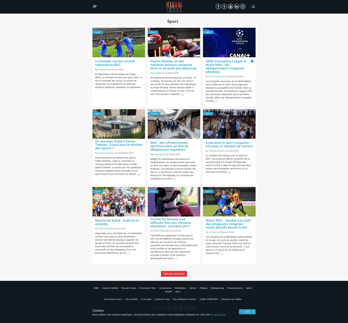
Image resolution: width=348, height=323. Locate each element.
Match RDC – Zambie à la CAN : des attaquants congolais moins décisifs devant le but (229, 224)
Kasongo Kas (160, 154)
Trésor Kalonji (105, 228)
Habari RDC (104, 69)
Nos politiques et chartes (184, 299)
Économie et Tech (147, 288)
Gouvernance (165, 288)
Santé (248, 288)
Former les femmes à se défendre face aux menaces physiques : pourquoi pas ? (170, 222)
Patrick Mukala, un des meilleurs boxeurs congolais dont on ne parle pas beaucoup (173, 64)
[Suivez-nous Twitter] (224, 6)
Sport (177, 291)
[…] (182, 94)
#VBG (96, 288)
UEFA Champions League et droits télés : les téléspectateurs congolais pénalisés (226, 66)
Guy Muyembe (216, 76)
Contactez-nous (162, 299)
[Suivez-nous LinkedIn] (236, 6)
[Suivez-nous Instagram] (242, 6)
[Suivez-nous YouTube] (230, 6)
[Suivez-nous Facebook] (218, 6)
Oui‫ (247, 311)
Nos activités (132, 299)
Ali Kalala (158, 73)
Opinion (192, 288)
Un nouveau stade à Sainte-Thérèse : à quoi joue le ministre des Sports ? (118, 144)
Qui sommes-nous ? (113, 299)
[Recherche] (253, 6)
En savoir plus (218, 314)
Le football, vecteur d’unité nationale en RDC (115, 63)
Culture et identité (110, 288)
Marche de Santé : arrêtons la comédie (117, 222)
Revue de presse (235, 288)
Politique (203, 288)
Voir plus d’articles (174, 273)
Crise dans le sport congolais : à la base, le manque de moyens (229, 144)
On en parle (146, 299)
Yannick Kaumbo (106, 153)
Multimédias (180, 288)
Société (168, 291)
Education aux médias (231, 299)
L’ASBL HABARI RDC (209, 299)
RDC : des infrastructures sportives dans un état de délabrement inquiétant (169, 146)
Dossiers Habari (129, 288)
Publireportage (217, 288)
